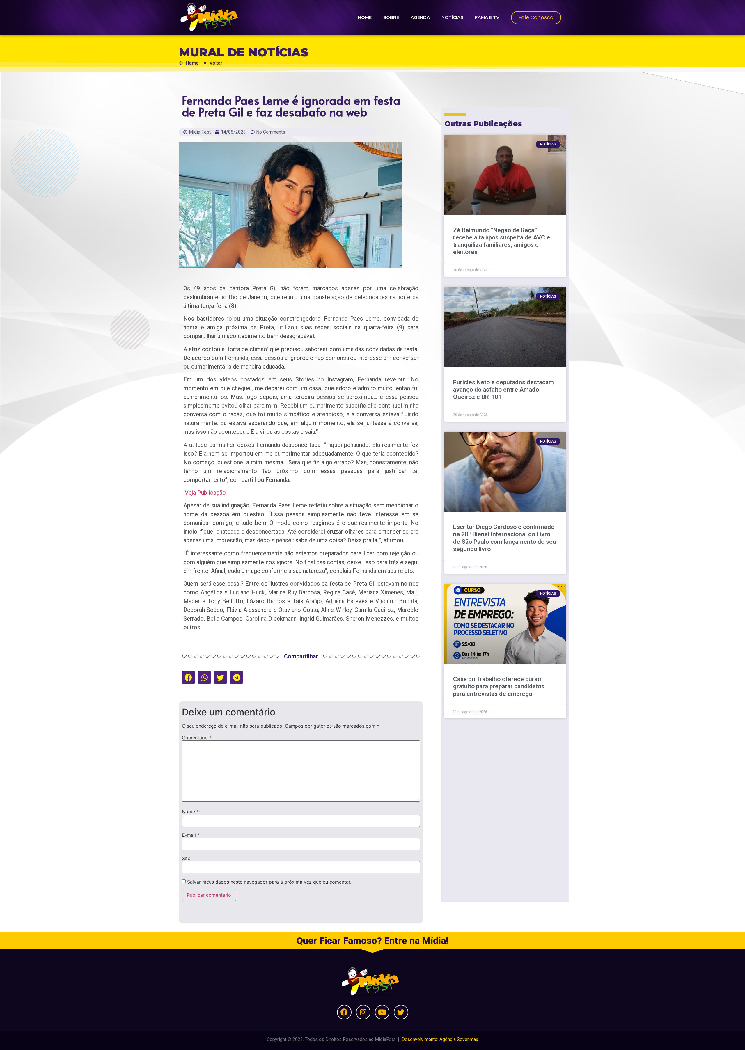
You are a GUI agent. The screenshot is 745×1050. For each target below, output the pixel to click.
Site (186, 858)
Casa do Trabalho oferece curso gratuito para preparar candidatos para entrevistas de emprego (498, 686)
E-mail (191, 835)
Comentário (197, 737)
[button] (188, 677)
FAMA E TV (487, 17)
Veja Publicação (205, 492)
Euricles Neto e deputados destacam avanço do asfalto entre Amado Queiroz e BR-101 (503, 389)
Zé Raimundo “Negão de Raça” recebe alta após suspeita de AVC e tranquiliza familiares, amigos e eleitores (501, 241)
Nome (190, 811)
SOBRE (391, 17)
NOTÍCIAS (452, 17)
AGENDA (420, 17)
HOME (365, 17)
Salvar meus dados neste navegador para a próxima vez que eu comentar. (269, 882)
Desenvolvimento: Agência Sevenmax (440, 1039)
